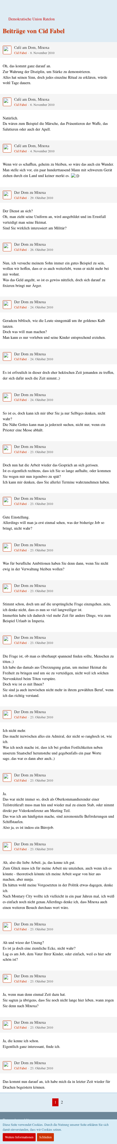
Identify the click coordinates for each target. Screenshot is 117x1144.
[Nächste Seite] (69, 1102)
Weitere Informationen (19, 1137)
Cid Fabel (20, 52)
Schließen (45, 1137)
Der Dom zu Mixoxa (30, 192)
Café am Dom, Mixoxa (31, 47)
